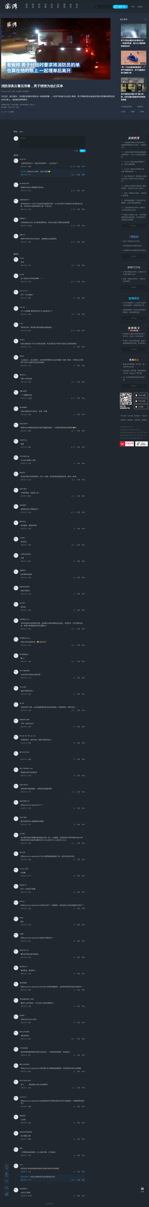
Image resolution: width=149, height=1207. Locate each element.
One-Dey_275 (24, 291)
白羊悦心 (22, 834)
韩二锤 (22, 703)
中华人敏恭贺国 (24, 671)
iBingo (21, 917)
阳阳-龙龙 (23, 521)
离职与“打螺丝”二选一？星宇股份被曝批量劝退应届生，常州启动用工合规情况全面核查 (133, 217)
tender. (21, 323)
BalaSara (22, 901)
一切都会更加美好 (25, 554)
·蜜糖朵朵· (23, 570)
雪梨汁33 (22, 235)
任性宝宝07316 (24, 950)
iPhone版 (141, 401)
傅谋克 (22, 356)
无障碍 (139, 7)
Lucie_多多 (23, 687)
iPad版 (140, 407)
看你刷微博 (23, 407)
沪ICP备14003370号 (126, 427)
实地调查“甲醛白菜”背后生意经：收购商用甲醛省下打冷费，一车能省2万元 (133, 145)
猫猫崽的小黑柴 (24, 719)
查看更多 (134, 256)
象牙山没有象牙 (24, 1032)
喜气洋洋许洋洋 (24, 752)
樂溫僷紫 (22, 1116)
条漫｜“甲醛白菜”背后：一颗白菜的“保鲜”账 (134, 280)
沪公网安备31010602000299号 (130, 430)
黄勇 (21, 1148)
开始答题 (134, 349)
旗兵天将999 (23, 424)
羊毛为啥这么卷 (24, 456)
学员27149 (23, 159)
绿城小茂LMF (24, 785)
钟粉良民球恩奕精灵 (26, 1132)
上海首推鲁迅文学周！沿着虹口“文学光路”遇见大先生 (134, 273)
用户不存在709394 (25, 1080)
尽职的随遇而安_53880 (27, 999)
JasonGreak (23, 1097)
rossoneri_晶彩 (24, 869)
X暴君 (22, 934)
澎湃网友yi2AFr (24, 619)
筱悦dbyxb (23, 375)
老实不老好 (23, 489)
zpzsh (21, 1164)
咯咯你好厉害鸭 (24, 587)
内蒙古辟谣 (23, 391)
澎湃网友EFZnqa (25, 638)
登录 (133, 7)
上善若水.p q (23, 440)
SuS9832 (22, 538)
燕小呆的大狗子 (24, 183)
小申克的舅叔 (24, 1048)
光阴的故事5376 (24, 200)
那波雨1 (22, 1015)
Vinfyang (22, 307)
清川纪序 (22, 852)
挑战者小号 (23, 885)
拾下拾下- (23, 603)
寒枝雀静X (23, 505)
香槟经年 (22, 472)
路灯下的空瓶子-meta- (26, 768)
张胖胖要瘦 (23, 983)
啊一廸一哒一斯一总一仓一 (28, 736)
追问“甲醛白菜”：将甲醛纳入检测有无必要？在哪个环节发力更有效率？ (133, 178)
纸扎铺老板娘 (24, 654)
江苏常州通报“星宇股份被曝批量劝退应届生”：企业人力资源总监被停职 (133, 154)
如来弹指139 (23, 1189)
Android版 (142, 395)
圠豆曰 (22, 258)
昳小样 (22, 274)
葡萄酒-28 (23, 218)
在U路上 (22, 340)
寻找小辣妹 (23, 817)
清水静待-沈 (23, 966)
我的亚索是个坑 (24, 801)
